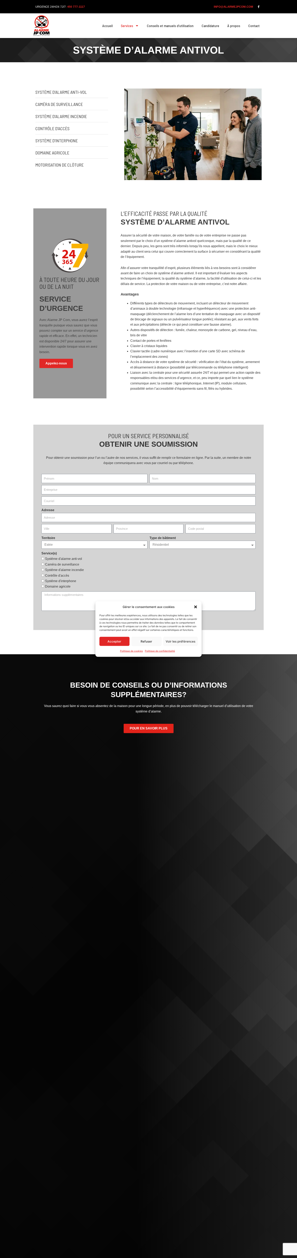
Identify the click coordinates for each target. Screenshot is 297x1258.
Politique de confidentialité (160, 650)
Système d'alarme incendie (64, 570)
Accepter (114, 641)
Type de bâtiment (163, 538)
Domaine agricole (58, 586)
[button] (196, 607)
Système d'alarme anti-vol (63, 558)
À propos (233, 25)
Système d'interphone (60, 581)
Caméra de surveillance (62, 564)
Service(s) (49, 553)
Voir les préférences (180, 641)
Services (127, 25)
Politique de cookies (131, 650)
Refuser (146, 641)
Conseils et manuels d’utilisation (170, 25)
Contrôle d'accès (57, 575)
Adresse (47, 510)
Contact (254, 25)
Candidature (210, 25)
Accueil (107, 25)
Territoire (48, 538)
